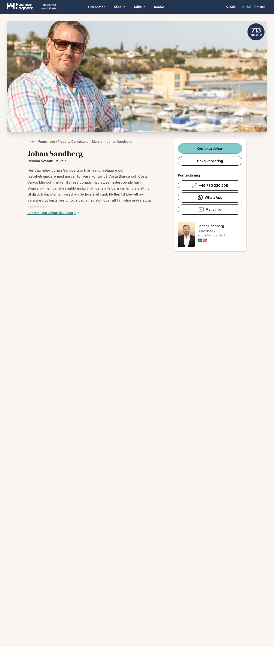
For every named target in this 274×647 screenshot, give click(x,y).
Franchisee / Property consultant (63, 141)
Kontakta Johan (210, 148)
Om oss (259, 7)
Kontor (159, 7)
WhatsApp (213, 197)
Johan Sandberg (211, 226)
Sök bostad (96, 7)
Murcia (97, 141)
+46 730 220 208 (213, 185)
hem (30, 142)
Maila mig (213, 209)
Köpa (118, 7)
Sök (233, 7)
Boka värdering (210, 161)
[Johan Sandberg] (186, 234)
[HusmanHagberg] (32, 6)
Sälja (138, 7)
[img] (200, 240)
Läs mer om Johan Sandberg (51, 213)
